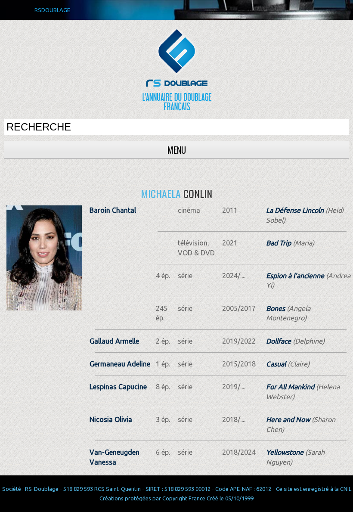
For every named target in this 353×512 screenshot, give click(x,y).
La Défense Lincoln (295, 210)
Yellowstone (284, 452)
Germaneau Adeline (120, 364)
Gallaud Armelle (114, 341)
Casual (276, 364)
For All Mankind (290, 387)
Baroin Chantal (113, 210)
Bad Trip (278, 243)
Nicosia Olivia (111, 419)
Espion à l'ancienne (295, 275)
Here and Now (288, 419)
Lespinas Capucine (118, 387)
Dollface (278, 341)
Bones (275, 308)
